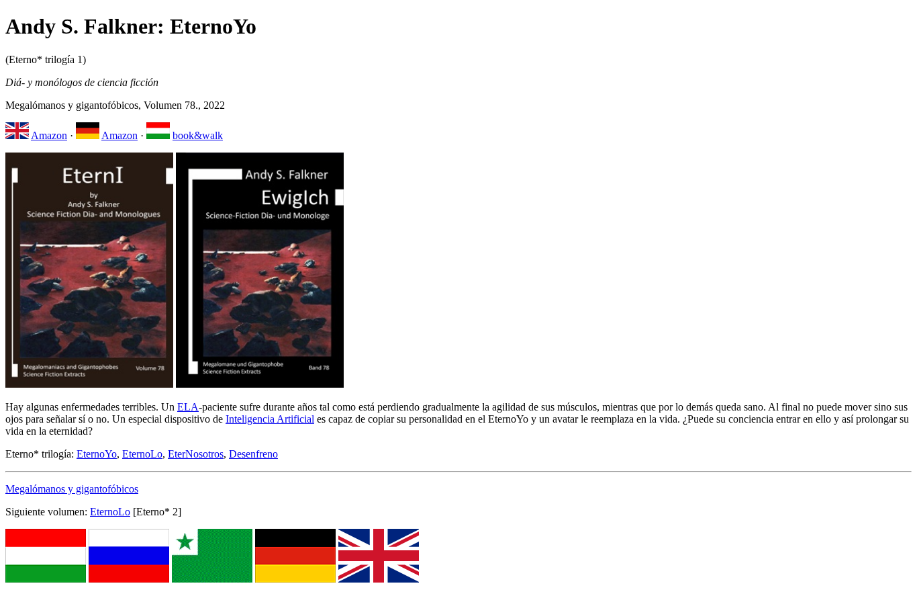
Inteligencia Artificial (270, 419)
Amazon (49, 135)
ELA (188, 407)
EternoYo (97, 454)
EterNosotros (196, 454)
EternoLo (142, 454)
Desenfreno (253, 454)
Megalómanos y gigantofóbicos (71, 489)
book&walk (198, 135)
